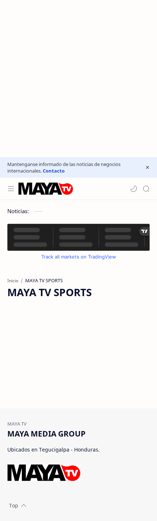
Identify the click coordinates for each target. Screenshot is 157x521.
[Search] (146, 188)
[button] (133, 188)
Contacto (54, 170)
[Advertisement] (78, 78)
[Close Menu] (147, 167)
